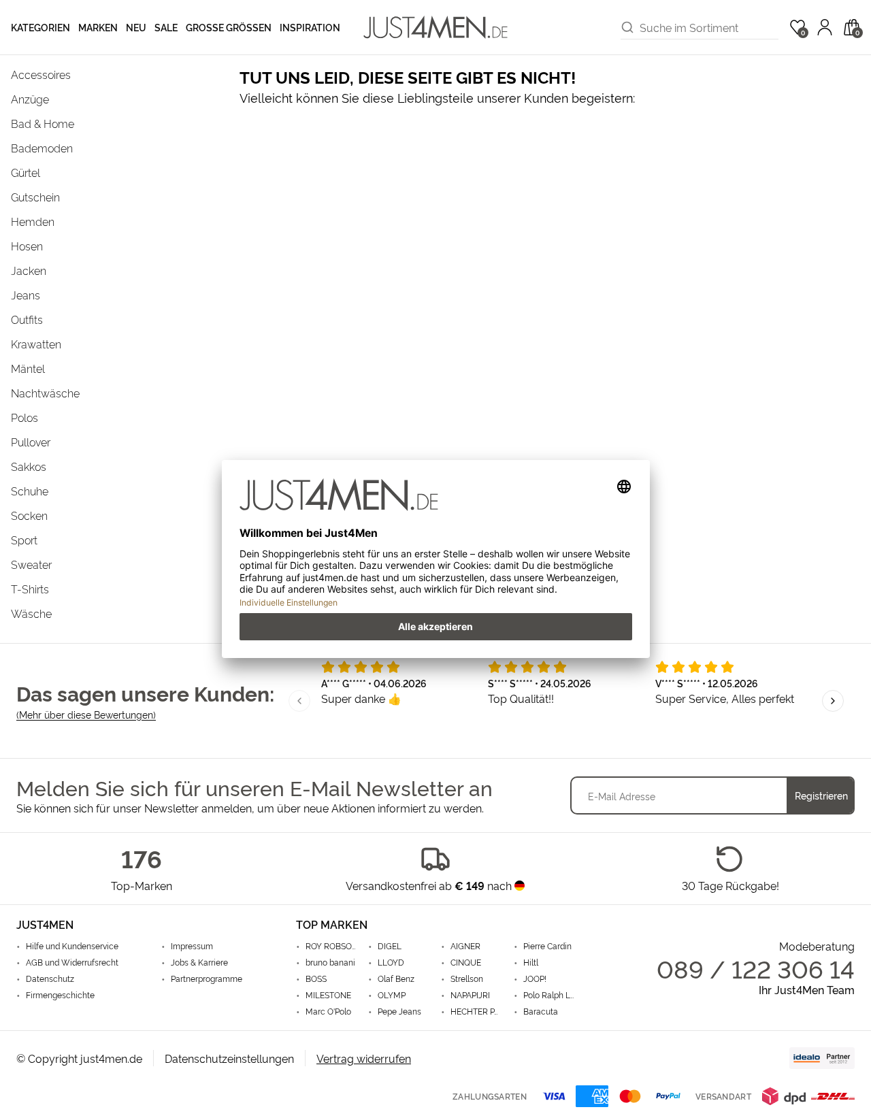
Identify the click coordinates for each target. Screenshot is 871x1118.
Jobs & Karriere (199, 962)
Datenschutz (50, 978)
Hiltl (530, 962)
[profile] (825, 27)
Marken (98, 26)
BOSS (316, 978)
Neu (136, 26)
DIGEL (389, 945)
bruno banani (330, 962)
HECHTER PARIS (476, 1011)
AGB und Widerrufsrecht (72, 962)
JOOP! (534, 978)
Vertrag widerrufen (363, 1058)
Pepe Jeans (399, 1011)
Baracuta (540, 1011)
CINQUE (465, 962)
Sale (166, 26)
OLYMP (392, 994)
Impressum (192, 945)
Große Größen (229, 26)
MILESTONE (328, 994)
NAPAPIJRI (470, 994)
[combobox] (709, 27)
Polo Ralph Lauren (549, 994)
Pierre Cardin (547, 945)
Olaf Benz (396, 978)
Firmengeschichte (60, 994)
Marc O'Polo (328, 1011)
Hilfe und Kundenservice (72, 945)
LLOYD (391, 962)
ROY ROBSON (332, 945)
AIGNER (465, 945)
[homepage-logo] (435, 27)
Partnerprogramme (206, 978)
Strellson (466, 978)
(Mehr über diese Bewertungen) (86, 714)
